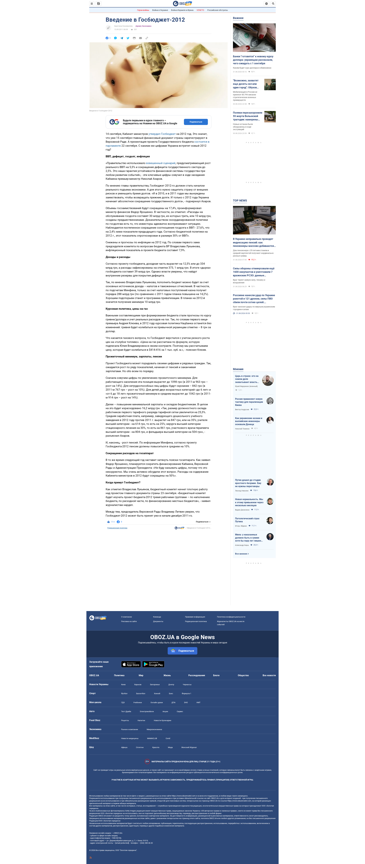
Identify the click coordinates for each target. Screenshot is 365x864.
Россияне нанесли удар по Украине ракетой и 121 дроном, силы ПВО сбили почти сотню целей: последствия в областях (254, 299)
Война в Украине (160, 10)
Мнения (238, 369)
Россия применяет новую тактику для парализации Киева (249, 402)
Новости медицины (129, 738)
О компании (126, 617)
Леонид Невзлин (242, 491)
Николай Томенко (242, 429)
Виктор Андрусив (242, 410)
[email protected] (122, 843)
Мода (170, 747)
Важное (238, 18)
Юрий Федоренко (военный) (246, 386)
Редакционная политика (117, 528)
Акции (165, 711)
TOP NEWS (240, 200)
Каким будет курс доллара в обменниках (252, 68)
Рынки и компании (129, 729)
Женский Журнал (189, 747)
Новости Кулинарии (162, 720)
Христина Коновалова (123, 26)
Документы (158, 621)
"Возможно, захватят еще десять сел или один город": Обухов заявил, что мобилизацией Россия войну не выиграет (246, 84)
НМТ (198, 702)
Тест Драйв (126, 711)
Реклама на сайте (129, 621)
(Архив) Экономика (143, 26)
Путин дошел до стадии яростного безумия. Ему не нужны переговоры (248, 483)
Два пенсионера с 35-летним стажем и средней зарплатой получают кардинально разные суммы (253, 253)
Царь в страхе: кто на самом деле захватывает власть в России (247, 379)
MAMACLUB (152, 738)
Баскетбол (140, 693)
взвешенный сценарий (160, 163)
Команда (157, 617)
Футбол (124, 693)
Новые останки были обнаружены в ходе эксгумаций (243, 127)
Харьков (137, 684)
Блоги (216, 675)
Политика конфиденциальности (231, 617)
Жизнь (167, 675)
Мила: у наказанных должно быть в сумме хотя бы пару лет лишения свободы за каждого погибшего (249, 537)
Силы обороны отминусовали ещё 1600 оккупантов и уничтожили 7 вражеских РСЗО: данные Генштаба (253, 272)
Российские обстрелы (217, 10)
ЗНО (186, 702)
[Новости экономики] (179, 529)
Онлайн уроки (157, 702)
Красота (155, 747)
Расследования (196, 675)
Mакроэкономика (154, 729)
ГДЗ (123, 702)
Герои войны (143, 10)
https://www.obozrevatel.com (183, 796)
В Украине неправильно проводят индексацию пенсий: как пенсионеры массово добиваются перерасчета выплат (253, 242)
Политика (119, 675)
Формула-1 (186, 693)
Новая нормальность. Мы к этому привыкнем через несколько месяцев (249, 502)
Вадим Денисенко (242, 510)
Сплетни (140, 747)
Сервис (180, 711)
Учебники (137, 702)
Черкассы (187, 684)
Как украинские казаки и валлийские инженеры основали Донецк (248, 421)
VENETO (200, 10)
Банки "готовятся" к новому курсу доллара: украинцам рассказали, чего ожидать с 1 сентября (253, 60)
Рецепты (125, 720)
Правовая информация (195, 617)
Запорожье (155, 684)
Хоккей (157, 693)
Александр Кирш (242, 545)
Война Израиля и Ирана (182, 10)
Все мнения (241, 553)
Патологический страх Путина (247, 520)
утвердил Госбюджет (162, 134)
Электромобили (147, 711)
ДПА (173, 702)
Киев (123, 684)
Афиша (124, 747)
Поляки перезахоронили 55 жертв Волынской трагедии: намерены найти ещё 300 (247, 116)
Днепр (171, 684)
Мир (141, 675)
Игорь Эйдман (241, 526)
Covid (168, 738)
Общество (243, 675)
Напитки (141, 720)
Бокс (171, 693)
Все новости (269, 675)
